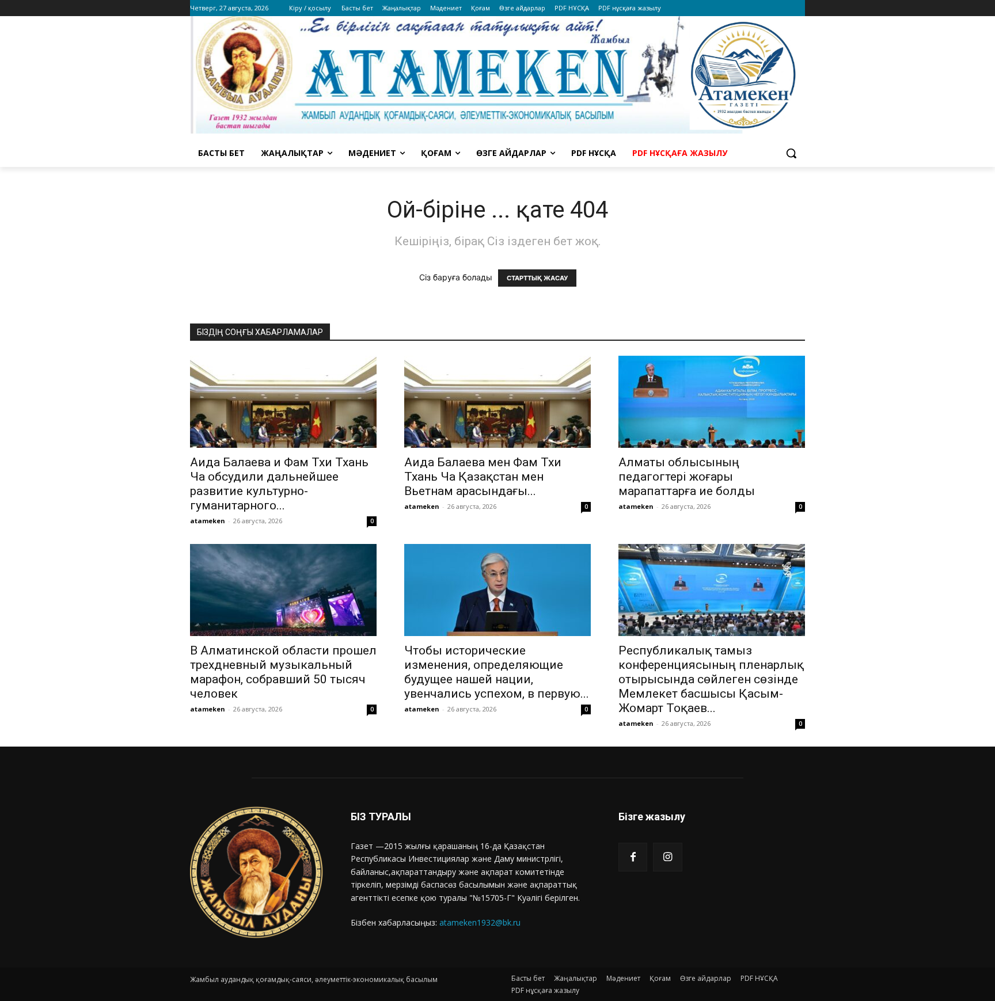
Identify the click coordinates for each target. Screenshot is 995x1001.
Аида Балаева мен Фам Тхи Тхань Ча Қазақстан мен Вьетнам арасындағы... (482, 476)
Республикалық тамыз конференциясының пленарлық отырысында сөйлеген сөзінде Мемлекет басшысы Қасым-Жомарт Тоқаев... (711, 679)
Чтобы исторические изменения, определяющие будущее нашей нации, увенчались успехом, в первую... (496, 672)
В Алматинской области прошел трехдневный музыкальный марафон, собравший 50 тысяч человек (283, 672)
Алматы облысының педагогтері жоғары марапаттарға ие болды (686, 476)
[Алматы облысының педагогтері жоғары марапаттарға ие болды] (711, 402)
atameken (207, 520)
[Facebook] (632, 857)
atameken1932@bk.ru (480, 922)
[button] (791, 153)
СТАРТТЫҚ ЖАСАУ (537, 278)
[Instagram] (667, 857)
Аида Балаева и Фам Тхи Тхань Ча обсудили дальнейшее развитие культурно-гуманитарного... (279, 483)
